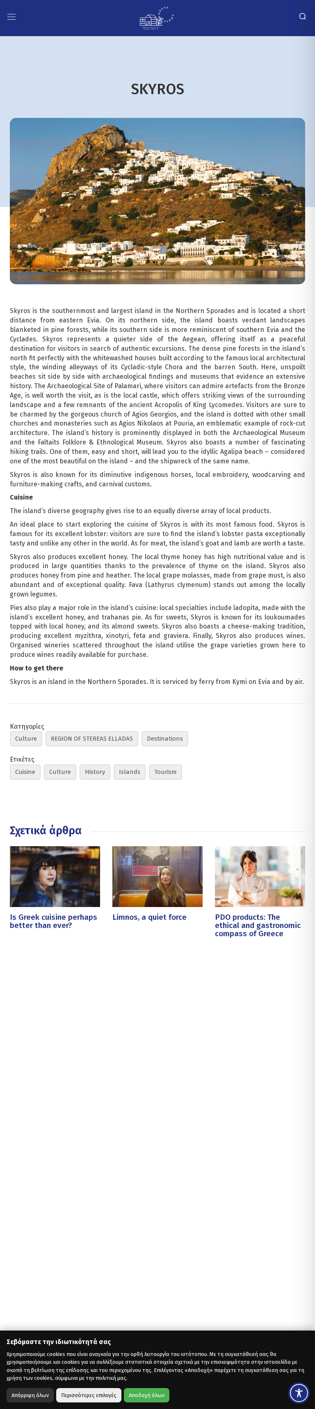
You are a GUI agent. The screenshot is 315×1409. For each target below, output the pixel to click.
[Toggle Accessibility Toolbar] (299, 1393)
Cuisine (25, 772)
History (95, 772)
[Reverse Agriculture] (156, 17)
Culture (26, 738)
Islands (129, 772)
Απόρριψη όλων (30, 1395)
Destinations (165, 738)
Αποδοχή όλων (146, 1395)
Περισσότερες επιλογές (88, 1395)
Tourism (165, 772)
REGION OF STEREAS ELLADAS (92, 738)
